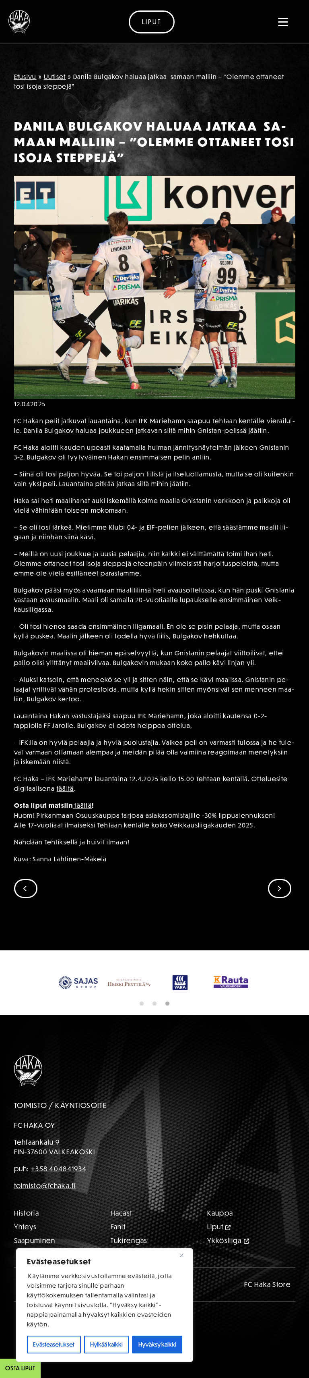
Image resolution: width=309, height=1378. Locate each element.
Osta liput (20, 1368)
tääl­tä (65, 788)
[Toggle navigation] (283, 21)
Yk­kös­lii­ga (224, 1262)
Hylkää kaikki (106, 1344)
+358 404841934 (59, 1190)
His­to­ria (26, 1234)
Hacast (121, 1234)
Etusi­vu (25, 77)
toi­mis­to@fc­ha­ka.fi (45, 1207)
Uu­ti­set (55, 77)
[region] (104, 1305)
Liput (151, 22)
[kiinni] (185, 1255)
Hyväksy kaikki (157, 1344)
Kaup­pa (220, 1234)
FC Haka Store (267, 1306)
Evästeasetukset (53, 1344)
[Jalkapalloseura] (19, 21)
